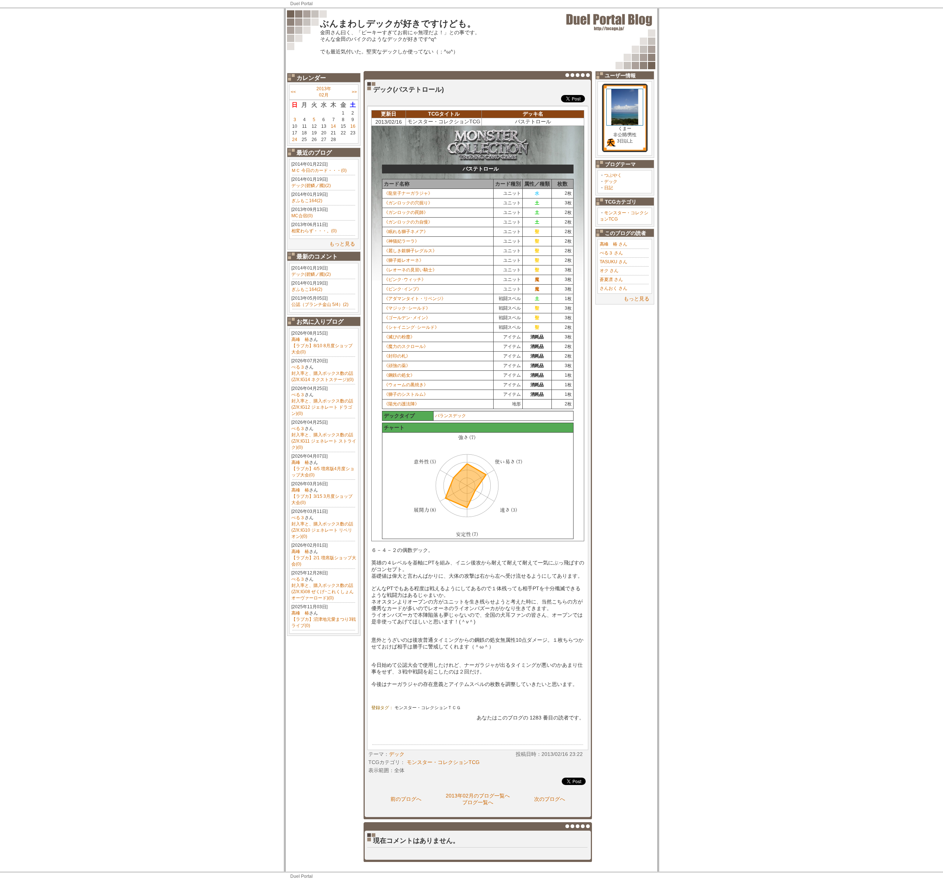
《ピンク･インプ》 (402, 289)
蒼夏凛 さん (611, 279)
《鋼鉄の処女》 (399, 375)
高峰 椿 (300, 339)
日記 (608, 187)
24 (294, 139)
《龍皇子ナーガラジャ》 (408, 193)
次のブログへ (549, 799)
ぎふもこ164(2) (306, 200)
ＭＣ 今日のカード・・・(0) (319, 170)
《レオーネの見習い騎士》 (410, 269)
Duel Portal (301, 3)
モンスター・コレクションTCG (443, 762)
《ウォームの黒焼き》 (406, 384)
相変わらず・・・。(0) (314, 230)
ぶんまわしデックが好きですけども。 (398, 23)
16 (352, 126)
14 (333, 126)
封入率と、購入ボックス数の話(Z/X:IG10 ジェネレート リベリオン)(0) (322, 530)
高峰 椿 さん (613, 244)
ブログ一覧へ (477, 802)
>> (354, 92)
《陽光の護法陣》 (401, 403)
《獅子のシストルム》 (406, 394)
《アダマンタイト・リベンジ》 (415, 298)
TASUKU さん (613, 261)
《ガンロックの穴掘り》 (408, 202)
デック (610, 181)
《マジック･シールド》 (407, 308)
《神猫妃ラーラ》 (401, 241)
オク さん (609, 270)
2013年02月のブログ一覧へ (478, 796)
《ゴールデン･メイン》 (407, 317)
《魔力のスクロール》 (406, 346)
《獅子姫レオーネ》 (404, 260)
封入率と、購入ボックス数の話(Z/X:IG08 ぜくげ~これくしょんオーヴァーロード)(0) (322, 592)
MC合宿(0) (302, 215)
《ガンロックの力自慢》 (408, 222)
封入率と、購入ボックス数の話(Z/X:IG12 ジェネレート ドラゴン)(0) (322, 407)
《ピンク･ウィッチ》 (405, 279)
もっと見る (342, 244)
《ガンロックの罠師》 (406, 212)
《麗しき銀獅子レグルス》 (410, 250)
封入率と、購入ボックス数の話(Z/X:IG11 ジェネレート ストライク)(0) (323, 441)
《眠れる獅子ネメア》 (406, 231)
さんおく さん (613, 288)
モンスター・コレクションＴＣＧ (428, 707)
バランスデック (450, 415)
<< (293, 92)
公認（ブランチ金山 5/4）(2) (319, 304)
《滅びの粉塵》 (399, 336)
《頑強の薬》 (397, 365)
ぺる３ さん (611, 253)
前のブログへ (405, 799)
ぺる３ (298, 367)
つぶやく (613, 175)
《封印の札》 (397, 356)
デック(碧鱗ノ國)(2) (311, 185)
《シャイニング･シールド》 (411, 327)
